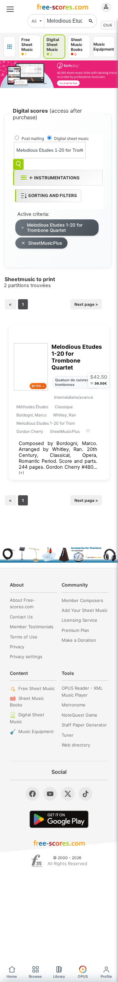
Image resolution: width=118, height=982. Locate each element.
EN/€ (107, 25)
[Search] (18, 164)
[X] (68, 794)
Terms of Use (23, 636)
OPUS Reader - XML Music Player (82, 691)
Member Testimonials (31, 626)
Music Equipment (36, 731)
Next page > (86, 304)
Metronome (74, 704)
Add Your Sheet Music (85, 610)
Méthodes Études (32, 406)
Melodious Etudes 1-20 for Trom (45, 423)
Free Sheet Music (36, 688)
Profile (106, 976)
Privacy (17, 646)
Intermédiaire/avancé (73, 397)
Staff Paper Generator (84, 724)
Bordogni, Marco (31, 415)
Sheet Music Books (27, 702)
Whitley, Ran (64, 415)
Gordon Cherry (29, 431)
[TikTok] (85, 794)
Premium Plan (75, 630)
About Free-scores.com (22, 603)
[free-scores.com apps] (9, 46)
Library (59, 976)
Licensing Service (79, 620)
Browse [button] (35, 976)
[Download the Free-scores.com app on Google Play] (59, 819)
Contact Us (21, 616)
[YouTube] (50, 794)
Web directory (76, 745)
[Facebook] (32, 794)
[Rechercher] (91, 21)
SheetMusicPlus (45, 243)
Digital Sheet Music (27, 718)
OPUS (83, 976)
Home (12, 976)
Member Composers (82, 600)
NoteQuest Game (79, 715)
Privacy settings (26, 656)
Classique (64, 406)
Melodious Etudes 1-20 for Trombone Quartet (55, 227)
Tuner (67, 735)
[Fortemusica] (37, 861)
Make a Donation (79, 640)
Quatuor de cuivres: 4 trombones (74, 382)
